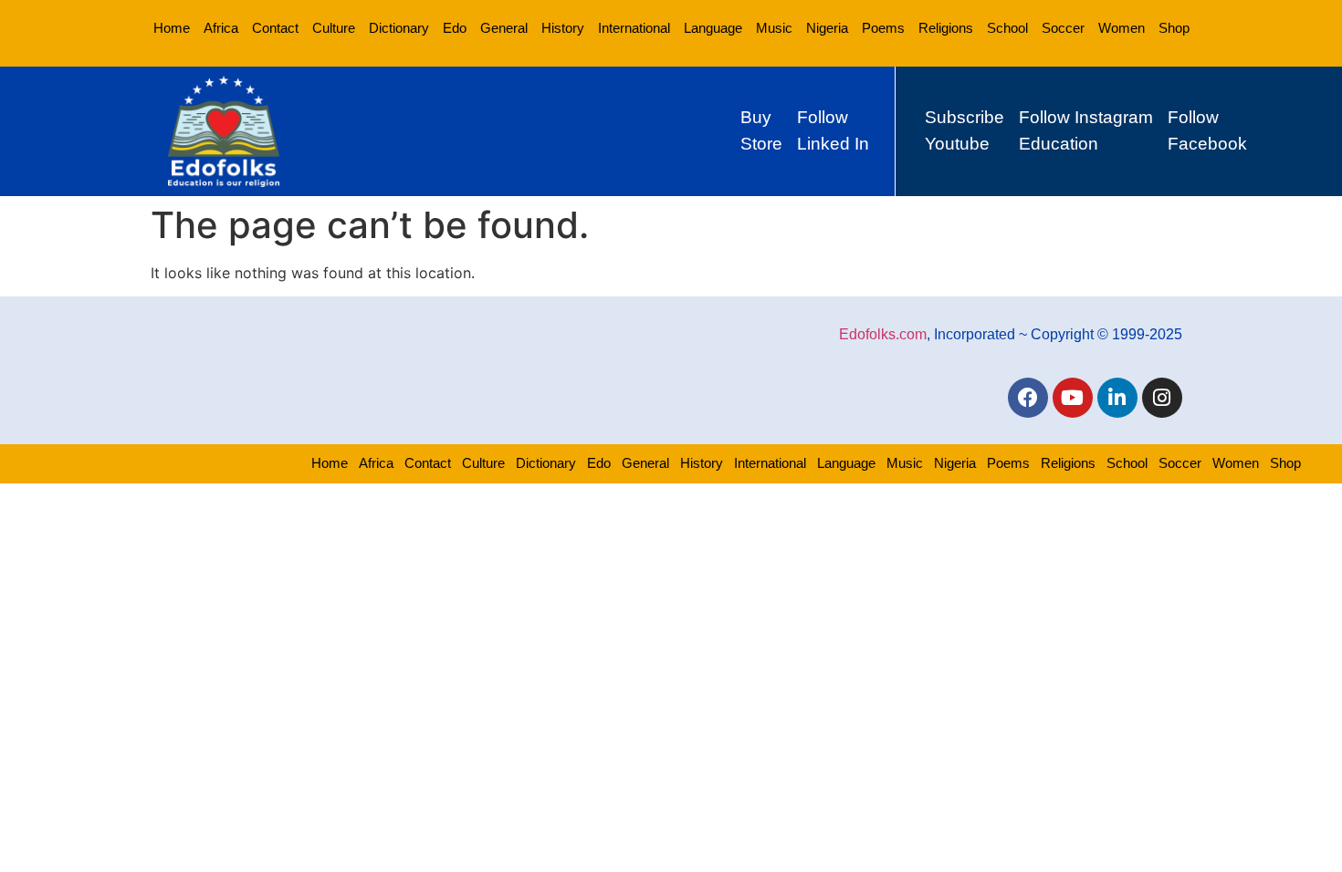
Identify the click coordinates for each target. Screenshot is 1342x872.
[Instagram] (1162, 398)
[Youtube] (1073, 398)
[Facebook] (1028, 398)
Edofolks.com (883, 334)
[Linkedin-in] (1117, 398)
